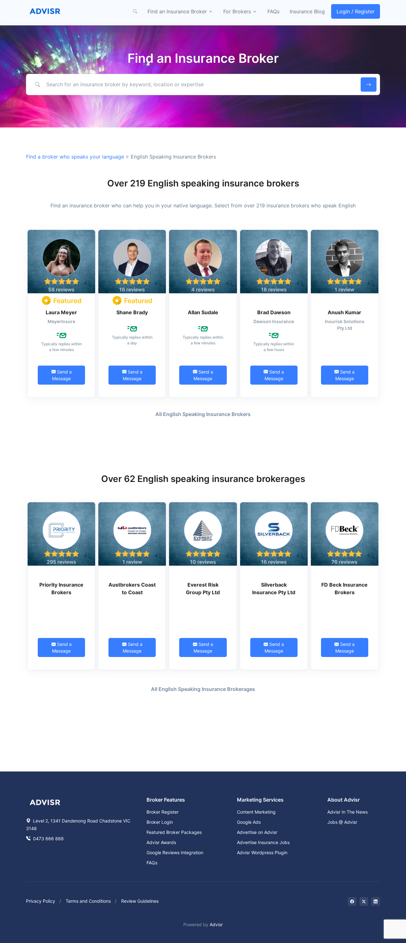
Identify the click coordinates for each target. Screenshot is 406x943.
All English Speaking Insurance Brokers (203, 414)
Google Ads (249, 822)
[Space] (45, 801)
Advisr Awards (161, 842)
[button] (134, 11)
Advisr (216, 924)
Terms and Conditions (88, 901)
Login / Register (356, 11)
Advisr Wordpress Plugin (262, 852)
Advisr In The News (347, 812)
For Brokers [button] (237, 11)
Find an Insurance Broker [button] (177, 11)
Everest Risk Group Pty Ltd (203, 588)
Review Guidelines (140, 901)
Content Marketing (256, 812)
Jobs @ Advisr (342, 822)
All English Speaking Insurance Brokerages (203, 689)
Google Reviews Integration (175, 852)
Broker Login (160, 822)
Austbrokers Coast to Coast (132, 588)
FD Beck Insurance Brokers (344, 588)
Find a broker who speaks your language (76, 156)
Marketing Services (260, 800)
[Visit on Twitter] (363, 901)
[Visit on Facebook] (352, 901)
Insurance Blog (307, 11)
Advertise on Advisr (257, 832)
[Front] (45, 11)
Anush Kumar (344, 312)
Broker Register (163, 812)
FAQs (273, 11)
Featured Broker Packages (174, 832)
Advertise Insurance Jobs (263, 842)
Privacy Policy (40, 901)
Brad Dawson (274, 312)
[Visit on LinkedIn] (375, 901)
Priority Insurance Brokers (61, 588)
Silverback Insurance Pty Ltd (273, 588)
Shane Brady (132, 312)
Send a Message (62, 375)
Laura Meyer (61, 312)
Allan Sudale (203, 312)
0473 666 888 (48, 838)
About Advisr (343, 800)
